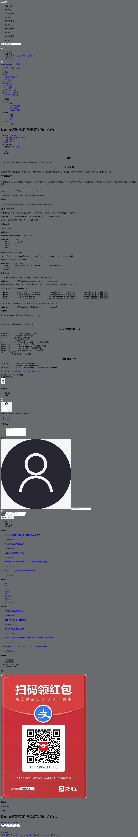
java (2, 806)
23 (6, 588)
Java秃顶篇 (14, 108)
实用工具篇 (14, 106)
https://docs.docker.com (32, 371)
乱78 (7, 592)
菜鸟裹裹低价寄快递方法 (14, 629)
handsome (44, 835)
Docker (6, 806)
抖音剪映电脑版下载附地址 (15, 620)
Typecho (29, 835)
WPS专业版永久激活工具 (14, 544)
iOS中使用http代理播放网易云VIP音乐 (20, 571)
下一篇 (7, 417)
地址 (3, 515)
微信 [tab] (6, 395)
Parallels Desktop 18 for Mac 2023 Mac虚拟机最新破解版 (26, 562)
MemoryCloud (16, 135)
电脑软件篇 (14, 110)
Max (6, 584)
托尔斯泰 (8, 596)
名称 (3, 438)
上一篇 (7, 419)
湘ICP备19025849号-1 (9, 835)
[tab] (8, 521)
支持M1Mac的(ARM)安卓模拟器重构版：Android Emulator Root (30, 638)
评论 (3, 436)
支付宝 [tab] (7, 393)
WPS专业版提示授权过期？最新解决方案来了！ (23, 535)
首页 (7, 151)
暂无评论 (8, 142)
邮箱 (3, 513)
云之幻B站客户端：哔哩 (14, 553)
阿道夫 (7, 600)
